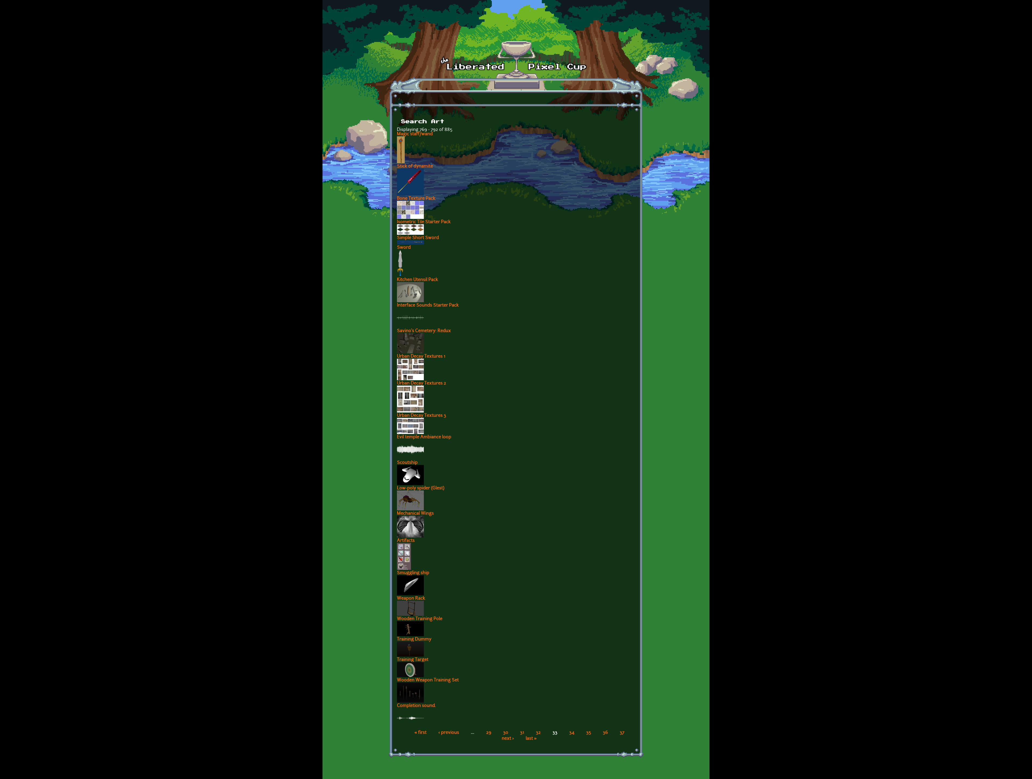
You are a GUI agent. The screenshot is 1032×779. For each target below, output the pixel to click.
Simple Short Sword (418, 238)
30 (505, 733)
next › (508, 739)
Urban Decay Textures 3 (421, 416)
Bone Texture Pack (416, 199)
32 (538, 733)
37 (622, 733)
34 (571, 733)
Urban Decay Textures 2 (421, 383)
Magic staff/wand (415, 134)
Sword (404, 248)
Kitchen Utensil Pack (417, 280)
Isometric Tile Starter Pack (424, 222)
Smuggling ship (413, 573)
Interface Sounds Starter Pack (428, 305)
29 (488, 733)
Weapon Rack (411, 598)
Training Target (412, 660)
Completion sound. (416, 706)
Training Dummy (414, 639)
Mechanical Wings (415, 513)
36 (605, 733)
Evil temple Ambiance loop (424, 437)
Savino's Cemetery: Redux (424, 331)
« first (420, 733)
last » (531, 739)
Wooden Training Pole (419, 619)
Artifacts (406, 541)
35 (588, 733)
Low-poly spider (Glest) (420, 488)
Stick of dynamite (415, 166)
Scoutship (407, 463)
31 (522, 733)
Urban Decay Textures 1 (421, 356)
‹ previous (448, 733)
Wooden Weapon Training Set (428, 680)
